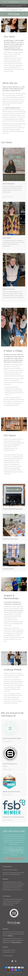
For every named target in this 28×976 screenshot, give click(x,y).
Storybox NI (12, 972)
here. (15, 869)
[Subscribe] (23, 858)
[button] (1, 14)
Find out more (7, 196)
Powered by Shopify (17, 972)
